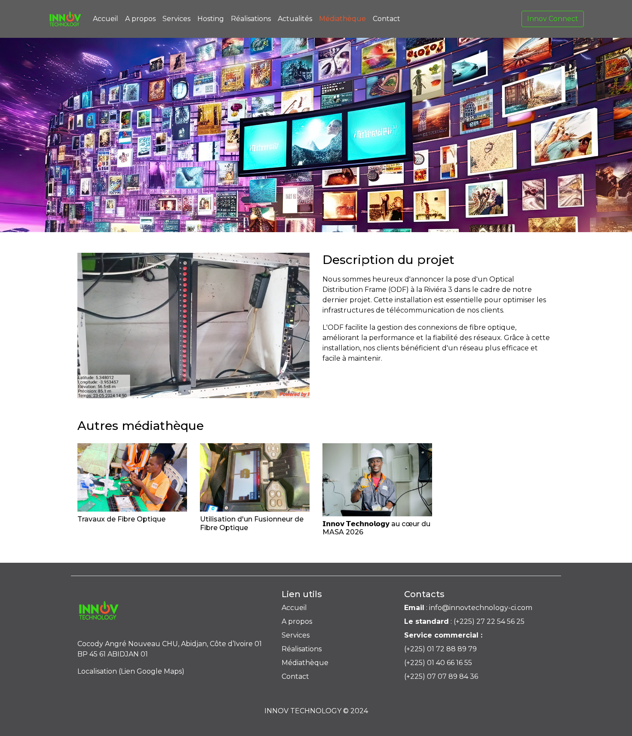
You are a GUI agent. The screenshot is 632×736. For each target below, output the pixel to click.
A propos (140, 19)
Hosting (210, 19)
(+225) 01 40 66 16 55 (438, 663)
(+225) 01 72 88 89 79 (440, 649)
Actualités (295, 19)
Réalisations (251, 19)
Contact (386, 19)
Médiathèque (342, 19)
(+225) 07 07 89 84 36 (441, 676)
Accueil (105, 19)
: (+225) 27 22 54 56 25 (464, 621)
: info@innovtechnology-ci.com (468, 608)
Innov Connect (552, 19)
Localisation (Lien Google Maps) (130, 671)
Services (176, 19)
